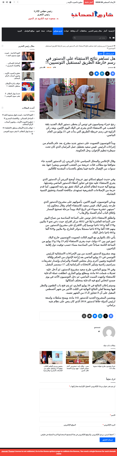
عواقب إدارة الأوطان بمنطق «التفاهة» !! (17, 128)
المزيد (19, 31)
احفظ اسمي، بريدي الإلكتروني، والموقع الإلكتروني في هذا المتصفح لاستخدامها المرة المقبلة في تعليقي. (76, 434)
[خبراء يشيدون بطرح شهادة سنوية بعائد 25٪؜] (103, 357)
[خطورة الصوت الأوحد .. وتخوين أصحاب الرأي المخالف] (28, 76)
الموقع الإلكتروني (70, 425)
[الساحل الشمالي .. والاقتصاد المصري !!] (28, 66)
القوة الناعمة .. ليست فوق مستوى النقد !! (17, 115)
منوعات (49, 31)
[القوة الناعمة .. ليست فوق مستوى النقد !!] (28, 56)
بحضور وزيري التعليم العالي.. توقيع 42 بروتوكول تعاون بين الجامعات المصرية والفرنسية (52, 368)
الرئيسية (111, 31)
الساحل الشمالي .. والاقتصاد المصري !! (18, 118)
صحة (43, 31)
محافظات (83, 31)
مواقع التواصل (29, 31)
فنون (38, 31)
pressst (111, 67)
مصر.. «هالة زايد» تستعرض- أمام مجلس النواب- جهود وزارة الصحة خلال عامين (78, 368)
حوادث (66, 31)
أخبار (105, 31)
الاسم (112, 415)
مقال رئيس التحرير (95, 31)
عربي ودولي (58, 31)
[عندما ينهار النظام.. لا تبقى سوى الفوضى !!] (28, 96)
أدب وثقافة (74, 31)
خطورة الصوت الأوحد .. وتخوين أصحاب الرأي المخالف (63, 2)
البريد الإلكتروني (109, 425)
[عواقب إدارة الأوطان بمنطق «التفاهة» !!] (28, 86)
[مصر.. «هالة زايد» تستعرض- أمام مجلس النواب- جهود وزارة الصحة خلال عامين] (77, 357)
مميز (100, 53)
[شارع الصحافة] (63, 16)
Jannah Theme (7, 451)
